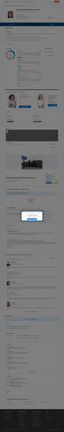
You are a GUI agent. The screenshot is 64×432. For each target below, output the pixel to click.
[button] (32, 219)
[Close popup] (41, 212)
